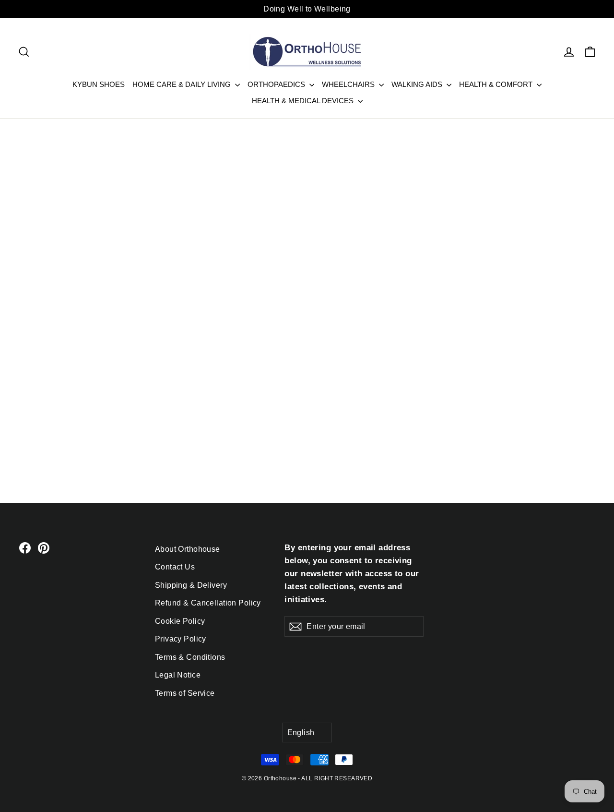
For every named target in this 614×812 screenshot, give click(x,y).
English (301, 732)
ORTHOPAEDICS (277, 84)
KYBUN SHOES (98, 84)
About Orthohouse (187, 549)
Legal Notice (178, 675)
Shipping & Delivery (191, 585)
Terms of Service (185, 693)
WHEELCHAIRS (349, 84)
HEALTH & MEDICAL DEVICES (303, 101)
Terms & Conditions (190, 657)
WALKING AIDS (417, 84)
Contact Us (175, 567)
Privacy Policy (180, 639)
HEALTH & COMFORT (496, 84)
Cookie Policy (180, 621)
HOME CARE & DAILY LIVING (182, 84)
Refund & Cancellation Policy (208, 603)
